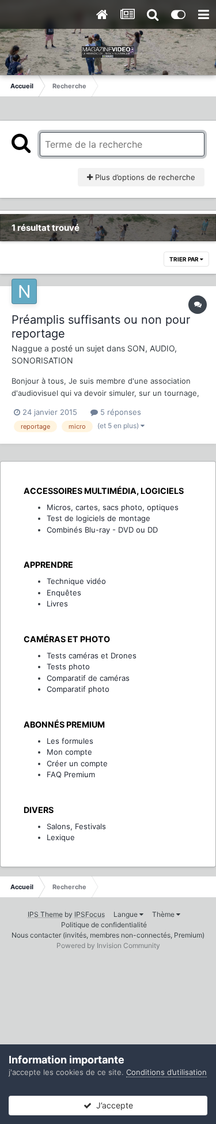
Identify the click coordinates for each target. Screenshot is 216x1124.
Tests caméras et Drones (92, 655)
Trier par (184, 259)
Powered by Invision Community (108, 945)
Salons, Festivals (76, 826)
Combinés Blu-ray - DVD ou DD (102, 529)
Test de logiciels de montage (98, 518)
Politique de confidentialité (104, 924)
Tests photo (68, 666)
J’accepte (112, 1105)
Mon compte (69, 751)
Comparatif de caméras (88, 678)
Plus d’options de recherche (144, 177)
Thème (164, 914)
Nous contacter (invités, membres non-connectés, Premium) (108, 935)
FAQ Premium (71, 774)
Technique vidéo (76, 581)
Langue (126, 914)
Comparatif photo (78, 689)
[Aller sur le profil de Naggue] (24, 291)
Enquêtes (64, 592)
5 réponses (119, 412)
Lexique (61, 837)
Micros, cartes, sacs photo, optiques (113, 507)
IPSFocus (89, 914)
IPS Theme (45, 914)
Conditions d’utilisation (166, 1072)
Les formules (70, 740)
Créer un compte (77, 763)
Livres (57, 603)
